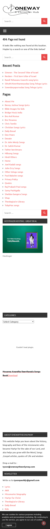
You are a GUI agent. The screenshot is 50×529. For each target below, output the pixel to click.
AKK (7, 490)
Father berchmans (13, 149)
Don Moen (10, 134)
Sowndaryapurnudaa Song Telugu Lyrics (23, 87)
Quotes (8, 183)
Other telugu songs (14, 171)
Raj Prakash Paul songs (15, 186)
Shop (7, 197)
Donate (8, 138)
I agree (9, 525)
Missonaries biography (15, 494)
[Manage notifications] (44, 523)
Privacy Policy (11, 179)
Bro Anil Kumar (12, 116)
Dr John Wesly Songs (15, 142)
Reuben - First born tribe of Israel (20, 76)
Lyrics (7, 486)
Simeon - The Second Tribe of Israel (21, 72)
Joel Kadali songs (13, 164)
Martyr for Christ (13, 497)
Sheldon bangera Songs (16, 194)
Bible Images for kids (15, 108)
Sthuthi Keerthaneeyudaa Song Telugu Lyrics (26, 83)
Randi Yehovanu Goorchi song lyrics (21, 79)
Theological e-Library (15, 201)
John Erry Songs (12, 168)
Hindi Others (11, 157)
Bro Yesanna (11, 119)
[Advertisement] (25, 285)
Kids (7, 509)
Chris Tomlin (11, 123)
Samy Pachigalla (12, 190)
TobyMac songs (12, 205)
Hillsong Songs (12, 153)
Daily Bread (10, 131)
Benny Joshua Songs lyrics (17, 105)
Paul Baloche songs (14, 175)
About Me (9, 101)
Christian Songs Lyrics (15, 127)
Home (8, 160)
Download (12, 375)
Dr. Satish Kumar (13, 145)
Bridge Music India (13, 112)
